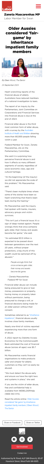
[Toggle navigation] (38, 6)
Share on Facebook (12, 423)
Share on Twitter (33, 423)
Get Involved (22, 447)
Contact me (22, 453)
